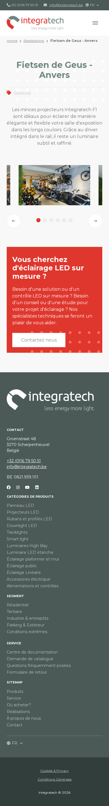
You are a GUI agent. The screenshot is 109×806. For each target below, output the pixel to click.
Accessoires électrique (28, 579)
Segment (15, 596)
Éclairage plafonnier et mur (33, 559)
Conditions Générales (55, 779)
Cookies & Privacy (54, 771)
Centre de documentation (32, 652)
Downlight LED (22, 525)
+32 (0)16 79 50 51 (24, 5)
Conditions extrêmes (27, 631)
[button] (95, 23)
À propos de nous (24, 718)
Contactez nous (39, 340)
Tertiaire (14, 611)
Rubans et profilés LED (29, 518)
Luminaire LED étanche (30, 552)
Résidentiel (22, 92)
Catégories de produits (30, 497)
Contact (14, 725)
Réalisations (33, 41)
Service (14, 643)
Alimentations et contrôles (32, 585)
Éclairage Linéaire (24, 572)
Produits (15, 691)
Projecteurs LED (23, 512)
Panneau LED (20, 505)
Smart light (18, 539)
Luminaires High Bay (27, 545)
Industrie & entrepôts (27, 618)
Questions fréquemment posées (39, 665)
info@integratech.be (27, 466)
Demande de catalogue (30, 658)
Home (12, 41)
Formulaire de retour (27, 672)
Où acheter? (19, 704)
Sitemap (14, 682)
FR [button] (92, 5)
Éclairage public (22, 565)
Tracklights (17, 532)
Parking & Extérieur (25, 625)
